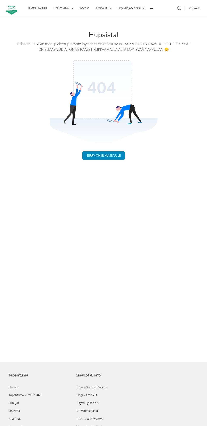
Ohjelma (14, 411)
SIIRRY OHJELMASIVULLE (104, 155)
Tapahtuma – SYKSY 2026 (25, 395)
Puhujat (14, 403)
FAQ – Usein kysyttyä (89, 419)
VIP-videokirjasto (87, 411)
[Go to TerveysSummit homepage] (11, 8)
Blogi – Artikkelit (86, 395)
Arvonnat (15, 419)
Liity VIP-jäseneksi (87, 403)
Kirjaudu (195, 8)
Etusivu (13, 387)
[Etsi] (179, 8)
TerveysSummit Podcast (92, 387)
